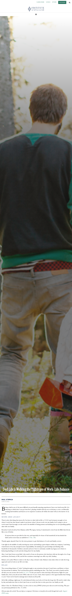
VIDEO (48, 2)
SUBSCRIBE (40, 2)
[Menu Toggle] (36, 14)
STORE (54, 2)
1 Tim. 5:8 (32, 537)
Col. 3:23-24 (26, 572)
